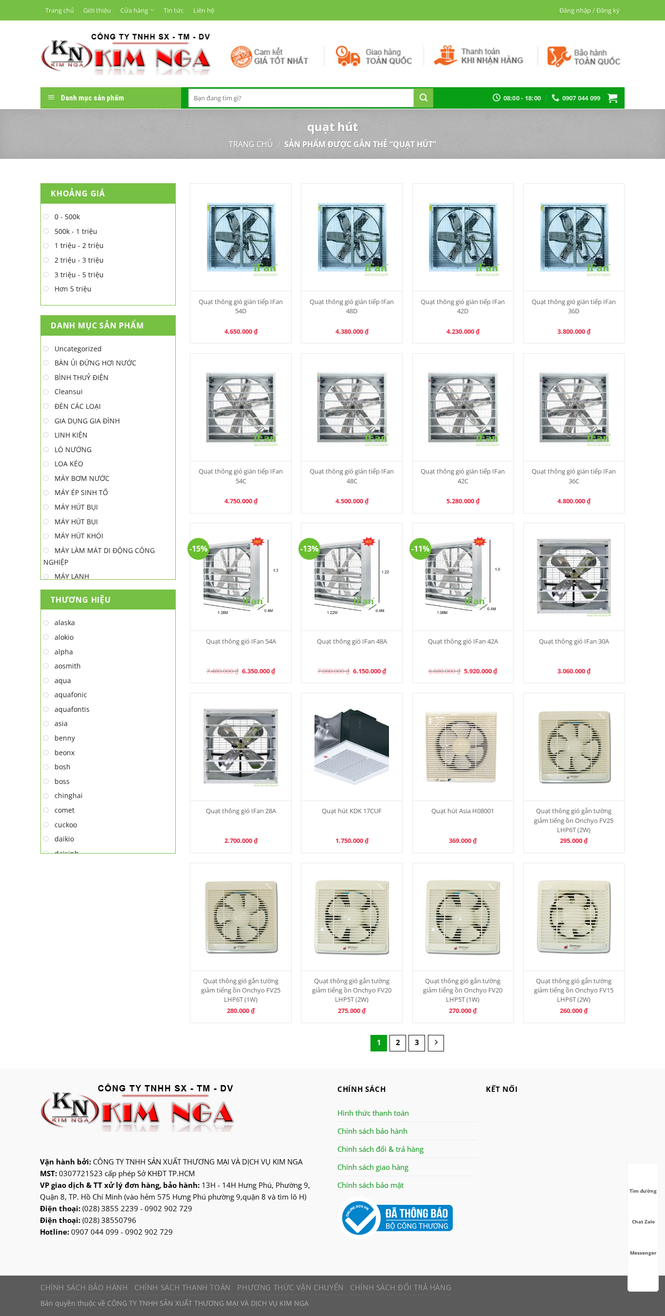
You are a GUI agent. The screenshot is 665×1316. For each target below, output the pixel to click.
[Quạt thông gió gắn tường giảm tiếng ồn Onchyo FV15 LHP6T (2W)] (574, 917)
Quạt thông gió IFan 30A (574, 641)
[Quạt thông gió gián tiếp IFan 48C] (351, 407)
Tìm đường (643, 1190)
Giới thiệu (97, 10)
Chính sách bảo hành (372, 1131)
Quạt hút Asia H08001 (462, 810)
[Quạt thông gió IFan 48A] (351, 577)
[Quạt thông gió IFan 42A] (463, 577)
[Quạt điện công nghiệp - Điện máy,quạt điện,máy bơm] (125, 53)
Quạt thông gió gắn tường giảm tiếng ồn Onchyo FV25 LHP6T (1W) (240, 990)
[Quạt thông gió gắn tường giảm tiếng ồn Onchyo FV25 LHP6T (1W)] (240, 917)
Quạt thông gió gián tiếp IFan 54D (241, 306)
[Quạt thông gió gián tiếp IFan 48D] (351, 237)
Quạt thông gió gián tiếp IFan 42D (463, 306)
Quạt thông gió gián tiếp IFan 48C (352, 476)
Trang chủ (59, 10)
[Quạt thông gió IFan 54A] (240, 577)
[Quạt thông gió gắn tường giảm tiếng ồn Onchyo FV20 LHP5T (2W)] (351, 917)
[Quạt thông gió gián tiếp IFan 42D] (463, 237)
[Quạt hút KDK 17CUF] (351, 747)
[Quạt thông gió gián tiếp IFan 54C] (240, 407)
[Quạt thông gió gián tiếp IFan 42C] (463, 407)
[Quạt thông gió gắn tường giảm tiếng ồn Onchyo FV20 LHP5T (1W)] (463, 917)
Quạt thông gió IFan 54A (241, 641)
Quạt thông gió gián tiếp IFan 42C (463, 476)
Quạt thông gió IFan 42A (463, 641)
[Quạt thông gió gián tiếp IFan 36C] (574, 407)
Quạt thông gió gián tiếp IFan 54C (241, 476)
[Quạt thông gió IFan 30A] (574, 577)
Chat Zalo (643, 1221)
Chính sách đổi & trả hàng (380, 1149)
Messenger (643, 1252)
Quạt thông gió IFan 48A (352, 641)
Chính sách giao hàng (372, 1167)
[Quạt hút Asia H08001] (463, 747)
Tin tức (174, 10)
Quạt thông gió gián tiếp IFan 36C (574, 476)
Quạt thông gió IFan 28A (241, 810)
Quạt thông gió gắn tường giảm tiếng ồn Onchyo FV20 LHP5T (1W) (462, 990)
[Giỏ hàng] (612, 98)
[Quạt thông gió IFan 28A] (240, 747)
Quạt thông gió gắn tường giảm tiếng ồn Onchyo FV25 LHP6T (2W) (573, 820)
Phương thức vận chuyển (290, 1287)
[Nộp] (423, 98)
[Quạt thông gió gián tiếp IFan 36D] (574, 237)
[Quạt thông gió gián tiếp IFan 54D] (240, 237)
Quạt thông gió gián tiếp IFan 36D (574, 306)
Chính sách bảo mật (370, 1185)
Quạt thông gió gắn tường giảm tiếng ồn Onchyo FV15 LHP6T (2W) (573, 990)
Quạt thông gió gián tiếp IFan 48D (352, 306)
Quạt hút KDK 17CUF (352, 810)
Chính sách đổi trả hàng (400, 1287)
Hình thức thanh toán (373, 1113)
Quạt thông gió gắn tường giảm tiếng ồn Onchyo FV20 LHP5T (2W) (351, 990)
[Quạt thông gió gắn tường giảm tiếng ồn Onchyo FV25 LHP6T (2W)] (574, 747)
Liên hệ (203, 10)
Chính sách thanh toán (182, 1287)
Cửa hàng (134, 10)
